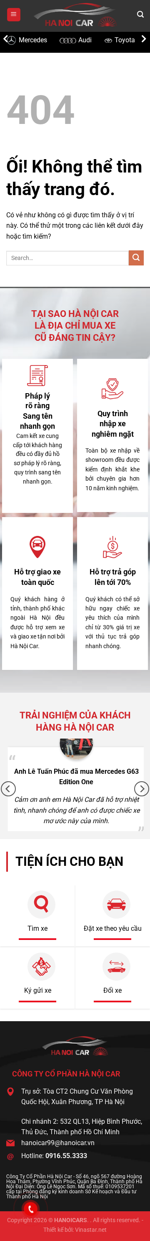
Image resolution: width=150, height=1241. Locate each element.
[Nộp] (136, 257)
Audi (54, 40)
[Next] (141, 789)
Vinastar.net (91, 1229)
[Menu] (13, 15)
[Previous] (8, 789)
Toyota (94, 40)
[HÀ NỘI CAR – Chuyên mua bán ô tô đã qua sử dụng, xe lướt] (75, 14)
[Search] (140, 14)
